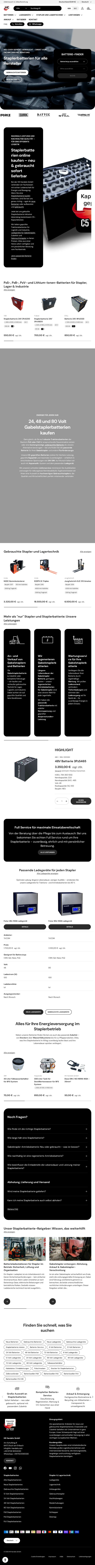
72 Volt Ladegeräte (13, 1363)
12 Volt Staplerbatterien (14, 1494)
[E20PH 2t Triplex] (47, 566)
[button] (89, 8)
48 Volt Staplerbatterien (14, 1503)
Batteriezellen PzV (71, 1374)
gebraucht (19, 207)
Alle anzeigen (9, 290)
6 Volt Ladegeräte (70, 1352)
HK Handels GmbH (15, 1552)
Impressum (52, 1557)
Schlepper (53, 1512)
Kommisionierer (55, 1507)
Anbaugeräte (54, 1489)
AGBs (61, 1557)
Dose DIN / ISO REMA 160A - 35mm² (77, 1080)
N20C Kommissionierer (14, 581)
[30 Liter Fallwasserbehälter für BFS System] (17, 1065)
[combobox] (38, 8)
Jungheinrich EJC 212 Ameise (78, 581)
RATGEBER (21, 19)
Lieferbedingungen (85, 1557)
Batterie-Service (37, 1347)
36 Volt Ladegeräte (54, 1358)
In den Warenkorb (81, 801)
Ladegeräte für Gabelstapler (23, 233)
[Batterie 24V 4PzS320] (78, 304)
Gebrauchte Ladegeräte (58, 1012)
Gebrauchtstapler (18, 238)
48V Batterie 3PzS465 (70, 761)
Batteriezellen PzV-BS (15, 1379)
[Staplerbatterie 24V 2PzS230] (17, 304)
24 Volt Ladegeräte (34, 1358)
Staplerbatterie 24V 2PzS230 (17, 319)
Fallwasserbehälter (54, 1363)
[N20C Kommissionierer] (17, 566)
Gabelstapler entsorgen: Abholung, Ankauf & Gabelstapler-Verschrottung (68, 1267)
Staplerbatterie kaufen (20, 196)
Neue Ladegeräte (33, 1012)
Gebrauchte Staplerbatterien (16, 1489)
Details (25, 927)
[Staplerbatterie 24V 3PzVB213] (47, 304)
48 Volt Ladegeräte (75, 1358)
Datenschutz (71, 1557)
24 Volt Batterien (13, 1352)
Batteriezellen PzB (31, 1374)
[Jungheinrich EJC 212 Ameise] (78, 566)
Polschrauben (40, 1368)
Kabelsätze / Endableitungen (17, 1368)
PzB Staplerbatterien (12, 1512)
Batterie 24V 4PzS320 (74, 319)
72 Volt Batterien (51, 1352)
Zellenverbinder (12, 1374)
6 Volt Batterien (55, 1347)
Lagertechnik (54, 1484)
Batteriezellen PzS (51, 1374)
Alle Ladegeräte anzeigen (47, 873)
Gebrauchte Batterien (16, 72)
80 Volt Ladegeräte (34, 1363)
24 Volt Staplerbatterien (14, 1498)
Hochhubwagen (56, 1498)
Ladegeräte (54, 1480)
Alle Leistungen (10, 624)
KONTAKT (33, 19)
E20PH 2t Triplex (41, 581)
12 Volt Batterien (73, 1347)
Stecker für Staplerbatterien (62, 1368)
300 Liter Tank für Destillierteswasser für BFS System (46, 1082)
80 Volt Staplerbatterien (14, 1507)
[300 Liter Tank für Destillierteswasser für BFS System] (47, 1065)
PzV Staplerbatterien (12, 1521)
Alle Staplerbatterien (12, 1480)
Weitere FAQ (12, 1209)
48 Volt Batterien (32, 1352)
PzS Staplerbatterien (12, 1517)
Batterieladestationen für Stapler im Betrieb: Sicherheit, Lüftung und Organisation (23, 1267)
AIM (56, 757)
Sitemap (52, 1517)
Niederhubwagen (56, 1503)
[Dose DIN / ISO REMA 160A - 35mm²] (78, 1065)
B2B (69, 8)
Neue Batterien (12, 79)
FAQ (5, 24)
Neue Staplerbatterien (13, 1484)
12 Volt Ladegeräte (13, 1358)
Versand (58, 771)
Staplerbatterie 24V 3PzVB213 (43, 320)
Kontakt (10, 1461)
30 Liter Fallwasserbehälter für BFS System (16, 1080)
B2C (75, 8)
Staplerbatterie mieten (15, 1347)
